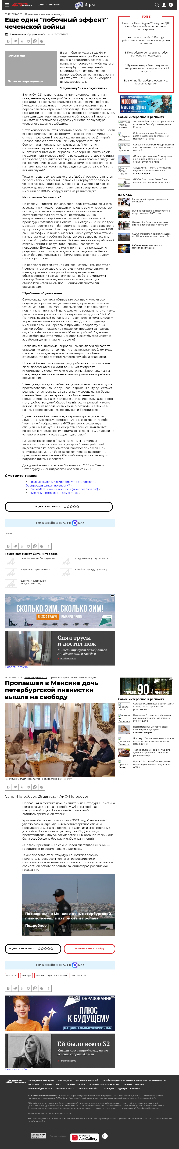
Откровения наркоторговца (35, 569)
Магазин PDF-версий (87, 1080)
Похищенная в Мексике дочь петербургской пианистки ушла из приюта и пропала (68, 916)
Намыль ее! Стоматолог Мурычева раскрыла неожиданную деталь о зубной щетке (152, 718)
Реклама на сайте (75, 1085)
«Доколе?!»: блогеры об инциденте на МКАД (33, 582)
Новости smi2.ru (16, 667)
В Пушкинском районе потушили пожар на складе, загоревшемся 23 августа (146, 68)
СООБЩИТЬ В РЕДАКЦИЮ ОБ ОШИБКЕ (122, 1089)
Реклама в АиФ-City (133, 1085)
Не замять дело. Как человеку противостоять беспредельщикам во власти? (60, 483)
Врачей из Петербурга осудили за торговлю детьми (146, 82)
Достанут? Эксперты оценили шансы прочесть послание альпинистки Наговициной (153, 741)
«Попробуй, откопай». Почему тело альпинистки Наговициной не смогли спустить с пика (152, 159)
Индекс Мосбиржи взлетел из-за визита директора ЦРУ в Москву (150, 223)
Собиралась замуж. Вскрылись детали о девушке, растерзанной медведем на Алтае (151, 136)
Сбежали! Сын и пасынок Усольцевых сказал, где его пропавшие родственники (153, 706)
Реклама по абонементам (104, 1085)
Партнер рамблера (58, 1136)
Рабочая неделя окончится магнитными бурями (147, 246)
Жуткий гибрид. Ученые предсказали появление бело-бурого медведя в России (153, 124)
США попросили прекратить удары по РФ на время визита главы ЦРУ (151, 235)
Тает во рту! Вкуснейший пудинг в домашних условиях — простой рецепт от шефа (151, 753)
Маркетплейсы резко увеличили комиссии (150, 200)
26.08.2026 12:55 (13, 677)
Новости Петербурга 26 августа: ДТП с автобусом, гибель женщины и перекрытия (146, 26)
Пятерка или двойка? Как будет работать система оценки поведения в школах (146, 40)
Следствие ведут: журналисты (91, 558)
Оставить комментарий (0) (89, 949)
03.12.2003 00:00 (13, 14)
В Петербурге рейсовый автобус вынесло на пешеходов (146, 54)
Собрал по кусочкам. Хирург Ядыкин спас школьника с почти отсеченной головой (153, 147)
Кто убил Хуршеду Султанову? (92, 569)
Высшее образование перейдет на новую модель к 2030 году (151, 212)
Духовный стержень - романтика (54, 493)
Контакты (33, 1085)
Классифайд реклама (40, 1089)
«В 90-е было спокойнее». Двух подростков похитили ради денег (151, 180)
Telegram (67, 779)
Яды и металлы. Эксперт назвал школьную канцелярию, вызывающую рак (150, 729)
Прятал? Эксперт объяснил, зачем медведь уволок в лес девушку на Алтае (151, 764)
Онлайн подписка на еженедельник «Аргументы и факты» (134, 1080)
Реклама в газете (52, 1085)
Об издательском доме (41, 1080)
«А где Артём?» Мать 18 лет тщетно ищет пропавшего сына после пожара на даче (152, 170)
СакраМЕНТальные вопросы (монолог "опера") (64, 489)
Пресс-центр (64, 1080)
